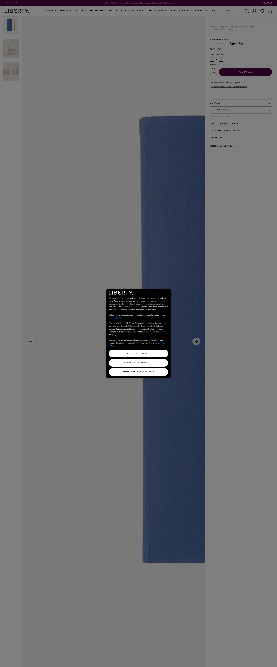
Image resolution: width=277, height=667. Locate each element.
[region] (138, 333)
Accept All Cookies (138, 353)
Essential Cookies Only (138, 362)
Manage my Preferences (138, 372)
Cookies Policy (115, 318)
